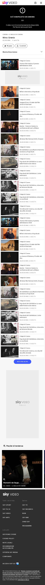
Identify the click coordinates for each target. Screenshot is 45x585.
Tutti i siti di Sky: (9, 500)
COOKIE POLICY (8, 538)
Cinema (5, 34)
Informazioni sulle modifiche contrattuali (25, 572)
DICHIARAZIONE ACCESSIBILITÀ (8, 547)
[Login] (35, 3)
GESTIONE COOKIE (9, 534)
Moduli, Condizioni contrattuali (30, 571)
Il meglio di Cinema (16, 34)
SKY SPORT (7, 505)
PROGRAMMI (27, 526)
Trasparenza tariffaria (9, 574)
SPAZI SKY (26, 521)
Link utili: (6, 530)
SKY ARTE (6, 517)
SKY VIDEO (7, 513)
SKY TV (25, 505)
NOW (24, 513)
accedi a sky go (9, 563)
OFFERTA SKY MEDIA (10, 552)
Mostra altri (22, 361)
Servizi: (25, 500)
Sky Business (27, 509)
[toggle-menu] (41, 3)
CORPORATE (7, 556)
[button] (8, 46)
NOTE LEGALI (7, 542)
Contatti (25, 574)
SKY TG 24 (6, 509)
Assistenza (19, 574)
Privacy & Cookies (8, 572)
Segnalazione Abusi (23, 580)
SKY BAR (25, 517)
